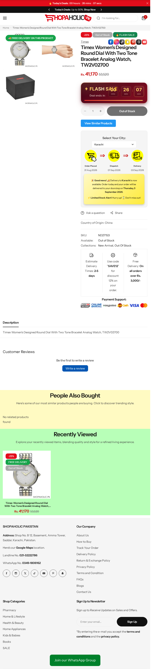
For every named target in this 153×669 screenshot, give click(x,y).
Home (6, 27)
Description (11, 322)
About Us (82, 534)
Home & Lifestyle (14, 615)
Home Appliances (14, 628)
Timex (85, 41)
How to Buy (83, 540)
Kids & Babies (11, 634)
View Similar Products (98, 123)
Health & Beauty (13, 622)
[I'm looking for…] (98, 18)
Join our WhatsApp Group (75, 659)
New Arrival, (106, 245)
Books (7, 641)
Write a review (75, 368)
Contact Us (83, 591)
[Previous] (49, 9)
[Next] (101, 9)
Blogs (80, 585)
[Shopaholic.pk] (68, 18)
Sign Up (132, 621)
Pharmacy (9, 609)
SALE (6, 647)
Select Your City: (114, 138)
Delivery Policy (86, 553)
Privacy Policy (85, 566)
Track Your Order (87, 547)
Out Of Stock (123, 245)
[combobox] (115, 18)
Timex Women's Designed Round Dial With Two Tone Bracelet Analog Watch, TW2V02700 (26, 503)
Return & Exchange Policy (93, 559)
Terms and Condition (90, 572)
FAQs (79, 578)
